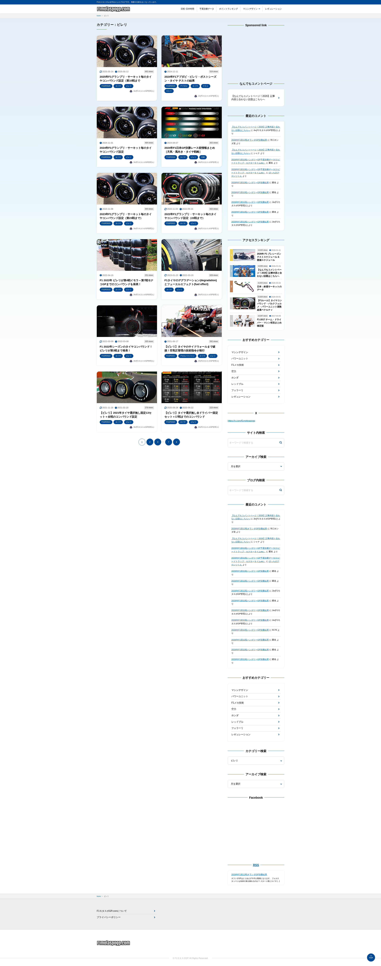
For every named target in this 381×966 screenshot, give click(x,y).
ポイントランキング (228, 9)
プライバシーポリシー (109, 917)
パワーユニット (239, 358)
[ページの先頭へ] (371, 957)
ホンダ (235, 377)
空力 (233, 371)
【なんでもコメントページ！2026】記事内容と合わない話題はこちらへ (253, 98)
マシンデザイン (250, 9)
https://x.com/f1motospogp (241, 421)
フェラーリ (237, 390)
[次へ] (176, 442)
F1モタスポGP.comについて (112, 911)
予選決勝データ (206, 9)
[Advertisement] (256, 52)
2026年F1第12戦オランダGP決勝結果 (249, 140)
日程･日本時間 (187, 9)
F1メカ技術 (237, 365)
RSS (256, 865)
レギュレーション (273, 9)
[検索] (280, 442)
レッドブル (237, 384)
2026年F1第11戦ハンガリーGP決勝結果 (250, 182)
